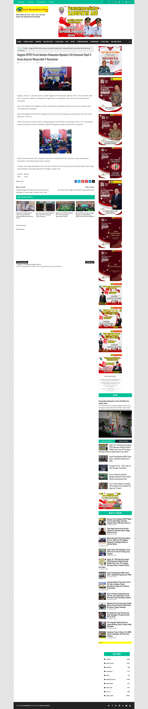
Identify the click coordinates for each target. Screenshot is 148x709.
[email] (126, 2)
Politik (25, 48)
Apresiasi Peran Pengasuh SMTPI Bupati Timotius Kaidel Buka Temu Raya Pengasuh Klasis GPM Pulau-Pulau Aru (119, 521)
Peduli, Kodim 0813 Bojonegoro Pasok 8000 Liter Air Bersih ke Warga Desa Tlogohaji (118, 551)
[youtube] (129, 2)
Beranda (30, 2)
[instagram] (119, 2)
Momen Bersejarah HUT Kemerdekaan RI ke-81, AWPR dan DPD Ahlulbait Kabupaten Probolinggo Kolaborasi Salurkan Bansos (118, 541)
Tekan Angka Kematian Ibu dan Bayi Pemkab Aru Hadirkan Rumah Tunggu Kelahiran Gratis (118, 530)
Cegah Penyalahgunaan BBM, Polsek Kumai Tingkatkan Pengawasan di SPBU (120, 458)
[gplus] (115, 2)
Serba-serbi (109, 695)
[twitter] (108, 2)
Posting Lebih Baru (22, 262)
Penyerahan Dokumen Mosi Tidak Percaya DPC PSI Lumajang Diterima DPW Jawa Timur (24, 215)
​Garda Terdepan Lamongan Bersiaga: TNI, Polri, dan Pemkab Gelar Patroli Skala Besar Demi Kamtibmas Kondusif (119, 595)
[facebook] (112, 2)
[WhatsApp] (105, 705)
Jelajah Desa (48, 42)
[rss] (122, 2)
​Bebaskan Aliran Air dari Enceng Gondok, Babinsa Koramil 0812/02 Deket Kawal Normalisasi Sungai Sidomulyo (119, 605)
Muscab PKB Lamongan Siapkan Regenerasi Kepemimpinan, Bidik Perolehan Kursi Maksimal (85, 214)
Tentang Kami (41, 2)
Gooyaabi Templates (44, 705)
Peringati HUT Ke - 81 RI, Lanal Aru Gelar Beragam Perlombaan (120, 467)
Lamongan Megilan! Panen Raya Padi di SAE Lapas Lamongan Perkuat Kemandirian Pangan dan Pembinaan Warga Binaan (119, 585)
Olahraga (109, 671)
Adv (67, 42)
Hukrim (38, 42)
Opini (73, 42)
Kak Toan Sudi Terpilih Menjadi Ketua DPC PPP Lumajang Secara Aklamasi (45, 214)
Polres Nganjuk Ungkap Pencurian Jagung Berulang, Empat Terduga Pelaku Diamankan (119, 624)
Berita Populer (107, 441)
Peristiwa (105, 42)
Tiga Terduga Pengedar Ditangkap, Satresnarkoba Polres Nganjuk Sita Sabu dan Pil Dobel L (120, 485)
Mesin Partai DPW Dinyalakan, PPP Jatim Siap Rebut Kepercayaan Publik (64, 214)
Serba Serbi (28, 42)
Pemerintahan (82, 42)
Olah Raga (59, 42)
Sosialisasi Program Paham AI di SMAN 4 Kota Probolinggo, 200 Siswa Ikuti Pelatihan (119, 634)
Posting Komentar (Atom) (32, 264)
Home (19, 42)
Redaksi (51, 2)
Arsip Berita (123, 441)
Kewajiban (21, 2)
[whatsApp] (105, 2)
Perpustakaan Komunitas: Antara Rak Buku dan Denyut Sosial (114, 402)
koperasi (109, 667)
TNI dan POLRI (116, 42)
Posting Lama (89, 262)
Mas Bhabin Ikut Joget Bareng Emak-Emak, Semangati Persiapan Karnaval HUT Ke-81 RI (118, 615)
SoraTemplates (26, 705)
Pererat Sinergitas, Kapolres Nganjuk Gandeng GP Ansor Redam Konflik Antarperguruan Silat (120, 476)
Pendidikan (94, 42)
